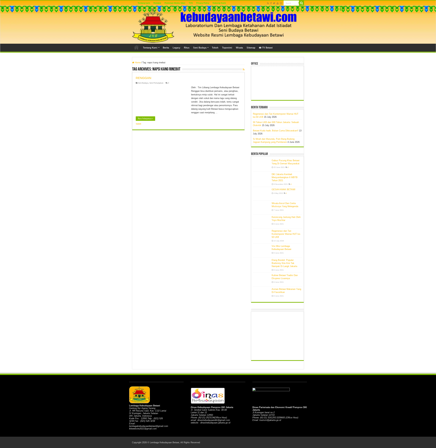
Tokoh (215, 47)
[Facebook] (271, 3)
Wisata (239, 47)
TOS (191, 3)
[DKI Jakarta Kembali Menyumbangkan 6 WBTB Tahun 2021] (261, 178)
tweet (138, 123)
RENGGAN (143, 78)
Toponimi (227, 47)
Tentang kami (144, 3)
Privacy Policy (202, 3)
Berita (166, 47)
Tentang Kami (150, 47)
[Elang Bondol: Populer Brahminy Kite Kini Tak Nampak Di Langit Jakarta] (261, 264)
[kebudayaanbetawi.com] (218, 25)
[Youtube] (277, 3)
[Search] (301, 3)
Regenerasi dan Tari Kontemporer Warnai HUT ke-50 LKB (286, 234)
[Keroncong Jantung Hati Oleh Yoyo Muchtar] (261, 221)
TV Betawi (267, 47)
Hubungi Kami (219, 3)
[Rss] (268, 3)
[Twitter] (274, 3)
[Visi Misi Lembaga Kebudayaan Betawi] (261, 250)
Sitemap (251, 47)
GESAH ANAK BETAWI (283, 189)
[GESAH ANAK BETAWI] (261, 194)
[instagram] (281, 3)
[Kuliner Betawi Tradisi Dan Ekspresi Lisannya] (261, 279)
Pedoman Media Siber (175, 3)
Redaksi (157, 3)
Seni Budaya (199, 47)
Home (136, 47)
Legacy (176, 47)
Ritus (186, 47)
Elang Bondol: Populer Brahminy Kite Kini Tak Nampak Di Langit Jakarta (284, 263)
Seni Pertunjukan (156, 83)
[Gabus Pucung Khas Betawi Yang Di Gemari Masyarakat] (261, 165)
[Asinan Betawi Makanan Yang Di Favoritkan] (261, 293)
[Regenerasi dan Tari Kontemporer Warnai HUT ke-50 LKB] (261, 235)
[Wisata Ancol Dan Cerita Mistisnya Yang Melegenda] (261, 207)
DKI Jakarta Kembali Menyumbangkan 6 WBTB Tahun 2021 (285, 177)
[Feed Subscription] (244, 69)
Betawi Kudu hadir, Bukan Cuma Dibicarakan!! (275, 130)
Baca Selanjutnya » (145, 118)
